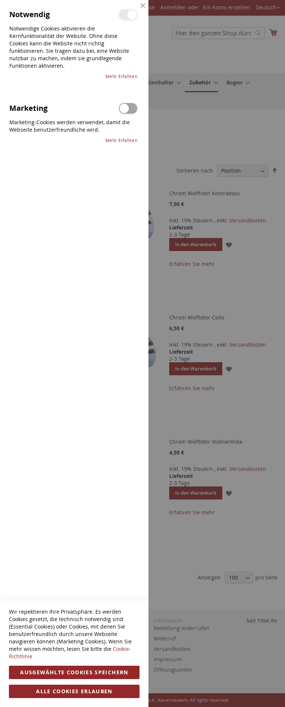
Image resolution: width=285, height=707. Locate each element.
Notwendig (128, 14)
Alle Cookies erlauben (74, 691)
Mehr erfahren (121, 76)
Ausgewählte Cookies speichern (74, 672)
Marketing (128, 108)
